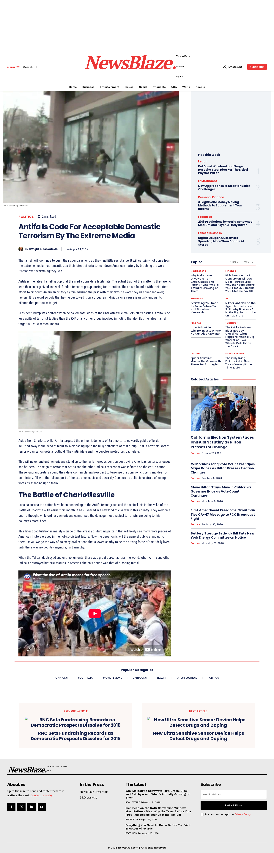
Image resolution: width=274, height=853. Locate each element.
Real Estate (198, 271)
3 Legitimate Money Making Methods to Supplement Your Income (220, 205)
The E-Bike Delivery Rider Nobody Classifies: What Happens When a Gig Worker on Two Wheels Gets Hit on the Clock (239, 337)
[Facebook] (11, 807)
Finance (230, 271)
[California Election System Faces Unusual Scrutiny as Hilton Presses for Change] (223, 408)
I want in (231, 805)
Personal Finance (211, 197)
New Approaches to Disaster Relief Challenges (224, 187)
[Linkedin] (31, 807)
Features (205, 216)
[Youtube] (42, 807)
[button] (31, 67)
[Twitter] (21, 807)
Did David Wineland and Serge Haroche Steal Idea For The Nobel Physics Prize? (223, 169)
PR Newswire (88, 797)
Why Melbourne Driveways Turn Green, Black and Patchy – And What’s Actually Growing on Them (205, 283)
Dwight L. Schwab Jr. (43, 249)
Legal (202, 161)
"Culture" (235, 262)
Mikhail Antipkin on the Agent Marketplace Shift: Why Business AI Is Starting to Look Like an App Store (240, 309)
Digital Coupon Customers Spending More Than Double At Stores (221, 241)
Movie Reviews (235, 353)
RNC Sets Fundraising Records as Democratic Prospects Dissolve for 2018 (76, 736)
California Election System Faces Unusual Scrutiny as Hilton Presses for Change (222, 442)
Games (195, 353)
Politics (26, 216)
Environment (207, 181)
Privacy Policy (242, 814)
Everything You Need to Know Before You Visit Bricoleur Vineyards (204, 307)
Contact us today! (42, 795)
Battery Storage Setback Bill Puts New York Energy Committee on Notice (222, 535)
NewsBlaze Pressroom (94, 792)
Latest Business (210, 233)
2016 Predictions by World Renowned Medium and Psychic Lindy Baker (225, 223)
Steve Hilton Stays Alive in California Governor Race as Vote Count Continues (221, 491)
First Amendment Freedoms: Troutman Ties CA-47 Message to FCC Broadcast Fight (223, 514)
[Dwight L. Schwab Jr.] (21, 249)
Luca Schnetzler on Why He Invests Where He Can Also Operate (206, 331)
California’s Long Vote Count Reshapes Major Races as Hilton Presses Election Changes (223, 468)
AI (226, 298)
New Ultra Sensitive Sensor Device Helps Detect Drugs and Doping (198, 736)
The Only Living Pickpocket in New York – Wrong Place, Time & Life (238, 362)
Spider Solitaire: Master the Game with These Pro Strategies (206, 361)
